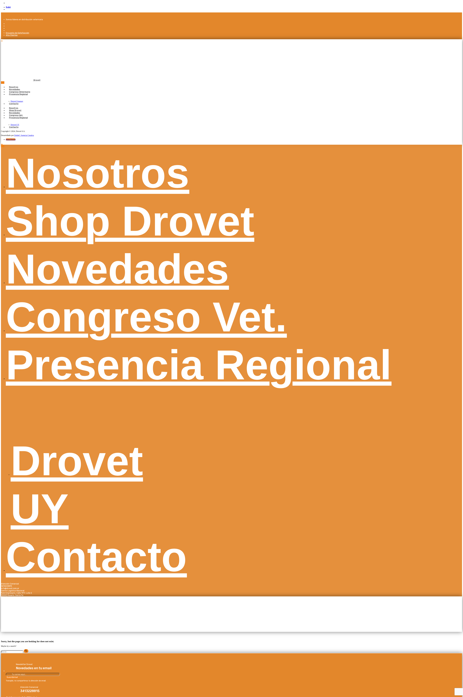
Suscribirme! (12, 677)
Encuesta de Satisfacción (17, 33)
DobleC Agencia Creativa (24, 135)
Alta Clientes (11, 35)
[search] (26, 651)
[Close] (2, 82)
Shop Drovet (11, 139)
